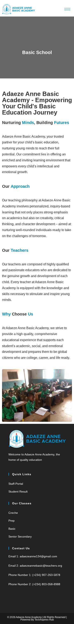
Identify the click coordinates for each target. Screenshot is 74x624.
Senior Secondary (20, 536)
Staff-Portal (15, 483)
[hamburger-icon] (67, 9)
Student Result (18, 491)
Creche (13, 512)
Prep (11, 520)
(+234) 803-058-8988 (46, 584)
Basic (11, 528)
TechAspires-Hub (44, 619)
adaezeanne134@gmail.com (38, 556)
